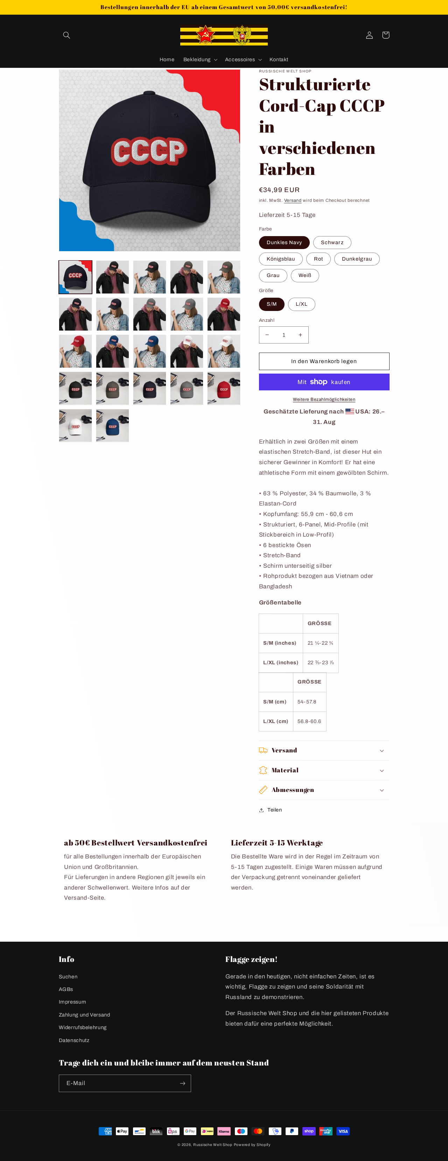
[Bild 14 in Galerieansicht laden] (150, 314)
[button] (67, 35)
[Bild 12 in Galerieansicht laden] (75, 314)
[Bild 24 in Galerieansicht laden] (150, 388)
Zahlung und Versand (84, 1015)
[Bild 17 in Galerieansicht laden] (75, 351)
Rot (318, 259)
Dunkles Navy (284, 242)
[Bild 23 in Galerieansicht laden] (113, 388)
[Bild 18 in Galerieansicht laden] (113, 351)
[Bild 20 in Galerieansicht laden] (187, 351)
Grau (273, 275)
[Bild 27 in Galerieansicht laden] (75, 426)
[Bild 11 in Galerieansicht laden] (224, 277)
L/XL (302, 304)
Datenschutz (74, 1040)
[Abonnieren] (182, 1083)
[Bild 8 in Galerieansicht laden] (113, 277)
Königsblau (281, 259)
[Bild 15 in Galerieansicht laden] (187, 314)
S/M (272, 304)
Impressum (72, 1002)
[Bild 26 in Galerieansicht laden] (224, 388)
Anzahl (267, 320)
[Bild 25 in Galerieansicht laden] (187, 388)
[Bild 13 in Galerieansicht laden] (113, 314)
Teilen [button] (274, 810)
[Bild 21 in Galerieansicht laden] (224, 351)
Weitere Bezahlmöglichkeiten (324, 399)
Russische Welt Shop (212, 1145)
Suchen (68, 976)
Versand (293, 200)
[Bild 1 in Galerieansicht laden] (75, 277)
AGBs (66, 989)
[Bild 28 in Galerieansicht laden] (113, 426)
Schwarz (332, 242)
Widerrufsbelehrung (83, 1027)
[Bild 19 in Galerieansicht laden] (150, 351)
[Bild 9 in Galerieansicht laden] (150, 277)
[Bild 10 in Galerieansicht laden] (187, 277)
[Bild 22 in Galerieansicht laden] (75, 388)
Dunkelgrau (357, 259)
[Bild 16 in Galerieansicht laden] (224, 314)
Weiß (305, 275)
